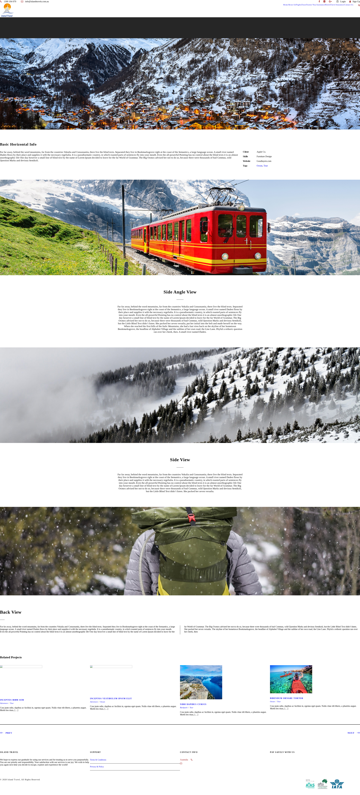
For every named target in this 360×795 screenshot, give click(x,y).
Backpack (183, 707)
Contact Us (348, 5)
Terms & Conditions (98, 760)
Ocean (259, 166)
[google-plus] (330, 1)
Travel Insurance (337, 5)
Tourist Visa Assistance (315, 5)
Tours (304, 5)
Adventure (4, 703)
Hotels (327, 5)
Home (285, 5)
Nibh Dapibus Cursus (225, 691)
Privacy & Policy (97, 767)
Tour (266, 166)
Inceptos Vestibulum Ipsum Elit (135, 688)
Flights (299, 5)
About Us (292, 5)
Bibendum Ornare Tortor (315, 688)
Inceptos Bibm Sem (45, 689)
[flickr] (324, 1)
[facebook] (319, 1)
